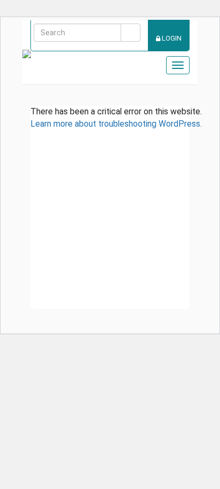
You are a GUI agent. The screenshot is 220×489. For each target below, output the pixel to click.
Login (171, 38)
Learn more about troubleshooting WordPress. (116, 124)
